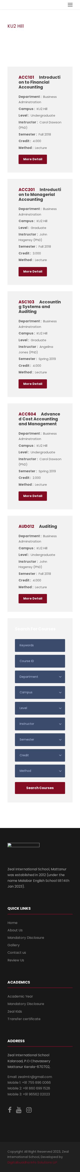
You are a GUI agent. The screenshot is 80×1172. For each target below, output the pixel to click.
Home (12, 922)
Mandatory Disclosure (25, 937)
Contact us (16, 952)
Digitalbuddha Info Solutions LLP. (32, 1162)
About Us (15, 930)
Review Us (15, 960)
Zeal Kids (14, 1011)
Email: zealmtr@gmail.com (29, 1076)
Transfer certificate (24, 1018)
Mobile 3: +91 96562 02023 (28, 1094)
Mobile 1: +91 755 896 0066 (29, 1082)
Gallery (13, 945)
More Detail (32, 159)
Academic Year (20, 996)
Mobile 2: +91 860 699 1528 (28, 1088)
